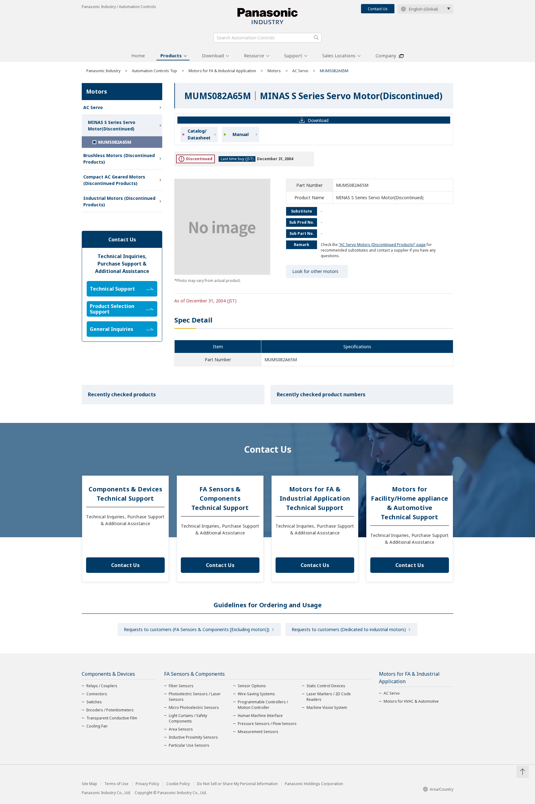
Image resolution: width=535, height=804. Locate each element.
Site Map (89, 784)
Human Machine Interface (260, 715)
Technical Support (112, 288)
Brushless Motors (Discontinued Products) (119, 158)
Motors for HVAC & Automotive (411, 701)
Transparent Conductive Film (111, 718)
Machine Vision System (327, 707)
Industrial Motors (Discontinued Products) (119, 201)
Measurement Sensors (258, 731)
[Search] (316, 37)
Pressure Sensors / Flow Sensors (267, 723)
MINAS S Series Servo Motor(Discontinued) (111, 125)
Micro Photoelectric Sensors (194, 707)
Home (138, 55)
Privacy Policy (147, 784)
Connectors (96, 693)
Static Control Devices (326, 685)
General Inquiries (111, 329)
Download (213, 55)
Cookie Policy (178, 784)
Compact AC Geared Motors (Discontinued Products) (114, 180)
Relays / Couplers (101, 685)
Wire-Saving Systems (256, 693)
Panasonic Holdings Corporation (314, 784)
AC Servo (300, 70)
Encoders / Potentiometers (110, 710)
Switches (94, 702)
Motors (274, 70)
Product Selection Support (112, 309)
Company (386, 55)
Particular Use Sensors (189, 745)
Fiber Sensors (181, 685)
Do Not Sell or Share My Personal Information (237, 784)
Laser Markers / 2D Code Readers (329, 696)
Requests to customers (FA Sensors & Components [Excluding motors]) (196, 629)
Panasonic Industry (103, 70)
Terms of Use (116, 784)
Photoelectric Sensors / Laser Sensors (195, 696)
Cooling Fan (96, 726)
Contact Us (378, 8)
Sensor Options (252, 685)
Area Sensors (181, 729)
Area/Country (441, 789)
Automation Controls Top (154, 70)
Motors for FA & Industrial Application (222, 70)
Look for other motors (315, 271)
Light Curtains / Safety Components (188, 718)
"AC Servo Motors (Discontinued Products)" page (382, 244)
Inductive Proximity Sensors (193, 737)
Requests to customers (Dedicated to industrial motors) (349, 629)
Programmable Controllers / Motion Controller (263, 704)
